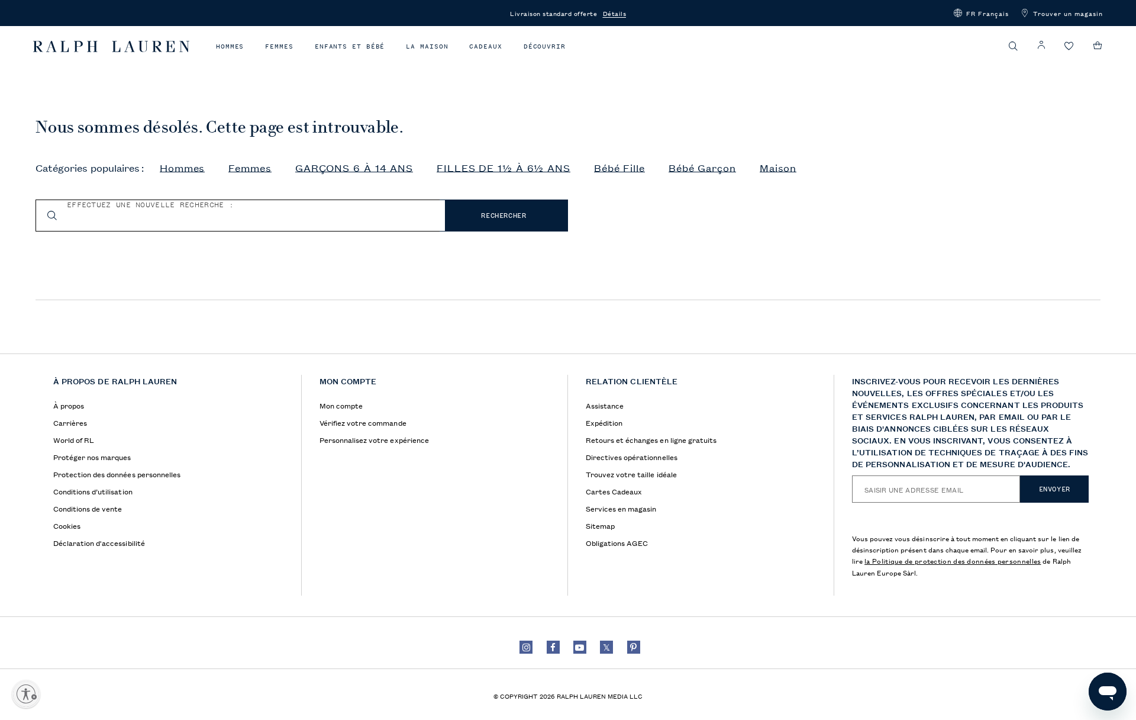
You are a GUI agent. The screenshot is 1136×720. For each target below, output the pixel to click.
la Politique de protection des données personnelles (952, 560)
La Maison (427, 46)
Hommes (230, 46)
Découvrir (545, 46)
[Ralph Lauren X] (606, 647)
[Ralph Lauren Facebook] (553, 647)
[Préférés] (1069, 46)
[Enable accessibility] (26, 694)
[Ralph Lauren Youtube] (579, 647)
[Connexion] (1041, 45)
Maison (778, 168)
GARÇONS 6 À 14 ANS (354, 168)
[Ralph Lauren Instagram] (525, 647)
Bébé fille (619, 168)
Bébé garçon (702, 168)
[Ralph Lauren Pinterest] (633, 647)
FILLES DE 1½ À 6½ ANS (503, 168)
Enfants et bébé (350, 46)
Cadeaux (485, 46)
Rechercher (503, 215)
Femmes (279, 46)
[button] (981, 13)
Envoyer (1054, 489)
